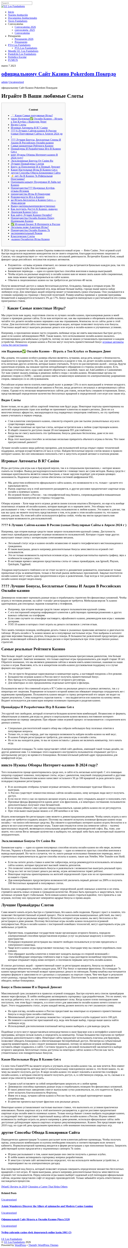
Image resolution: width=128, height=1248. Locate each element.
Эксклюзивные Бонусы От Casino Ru (32, 160)
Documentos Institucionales (22, 18)
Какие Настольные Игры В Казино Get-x (34, 169)
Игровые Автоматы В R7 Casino (29, 127)
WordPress (20, 1245)
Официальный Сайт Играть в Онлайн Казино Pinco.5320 (35, 1219)
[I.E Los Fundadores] (13, 6)
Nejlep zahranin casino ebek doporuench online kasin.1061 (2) (36, 1232)
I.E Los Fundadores (14, 1242)
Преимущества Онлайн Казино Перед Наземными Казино (32, 219)
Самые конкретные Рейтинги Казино (32, 145)
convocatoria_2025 (25, 30)
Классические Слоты (23, 236)
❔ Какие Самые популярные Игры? (32, 115)
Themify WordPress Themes (43, 1245)
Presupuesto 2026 (24, 39)
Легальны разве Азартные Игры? (30, 227)
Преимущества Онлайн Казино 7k (30, 230)
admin (4, 82)
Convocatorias (22, 33)
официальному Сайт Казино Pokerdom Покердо (58, 74)
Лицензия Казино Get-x (24, 212)
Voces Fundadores (17, 21)
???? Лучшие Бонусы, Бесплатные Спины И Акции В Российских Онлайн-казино (36, 141)
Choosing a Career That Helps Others (48, 1186)
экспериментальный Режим (26, 233)
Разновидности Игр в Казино (27, 197)
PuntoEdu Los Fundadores (22, 54)
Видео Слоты (18, 124)
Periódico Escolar (17, 57)
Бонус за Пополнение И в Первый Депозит (35, 166)
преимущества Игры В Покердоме (30, 194)
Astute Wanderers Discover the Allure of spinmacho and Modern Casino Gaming (47, 1206)
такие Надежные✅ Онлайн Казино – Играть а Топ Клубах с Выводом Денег (36, 120)
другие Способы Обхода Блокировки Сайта (35, 172)
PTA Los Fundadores (19, 45)
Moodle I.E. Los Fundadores (23, 51)
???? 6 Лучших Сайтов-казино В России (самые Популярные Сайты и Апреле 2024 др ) (36, 133)
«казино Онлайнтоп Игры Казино (30, 239)
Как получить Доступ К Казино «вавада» (34, 209)
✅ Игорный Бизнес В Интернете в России (35, 224)
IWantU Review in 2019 (14, 1186)
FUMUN (13, 60)
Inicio (11, 12)
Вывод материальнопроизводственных (33, 206)
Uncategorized (16, 82)
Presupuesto (21, 42)
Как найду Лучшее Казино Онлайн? (31, 215)
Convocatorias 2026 (25, 27)
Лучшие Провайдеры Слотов (27, 163)
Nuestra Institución (18, 15)
